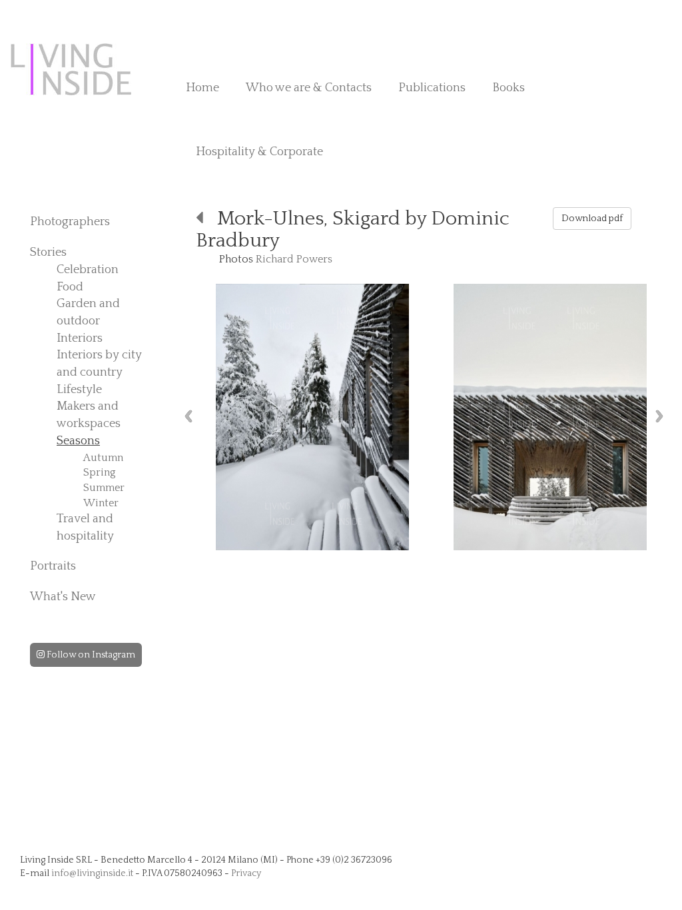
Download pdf (592, 218)
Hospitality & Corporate (259, 152)
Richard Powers (294, 259)
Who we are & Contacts (309, 88)
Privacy (246, 873)
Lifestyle (79, 389)
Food (70, 287)
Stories (48, 252)
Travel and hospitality (85, 527)
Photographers (70, 221)
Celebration (88, 269)
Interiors (80, 338)
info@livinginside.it (92, 873)
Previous (188, 416)
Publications (432, 88)
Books (508, 88)
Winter (101, 503)
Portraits (53, 566)
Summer (104, 488)
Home (202, 88)
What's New (63, 597)
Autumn (103, 458)
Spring (99, 472)
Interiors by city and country (99, 363)
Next (659, 416)
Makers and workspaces (89, 415)
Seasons (78, 441)
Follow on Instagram (90, 655)
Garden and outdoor (88, 312)
